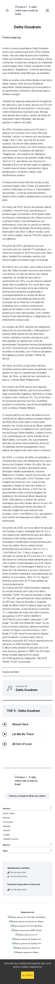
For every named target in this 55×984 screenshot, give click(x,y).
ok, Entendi (27, 975)
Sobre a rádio (9, 813)
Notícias (6, 818)
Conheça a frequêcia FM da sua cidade (27, 796)
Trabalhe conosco (11, 839)
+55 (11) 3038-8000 (18, 890)
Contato (6, 835)
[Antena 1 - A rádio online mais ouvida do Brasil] (27, 10)
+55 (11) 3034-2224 (18, 872)
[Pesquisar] (7, 10)
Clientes (6, 830)
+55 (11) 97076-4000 (18, 876)
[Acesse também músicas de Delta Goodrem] (27, 688)
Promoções (8, 822)
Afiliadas (6, 826)
